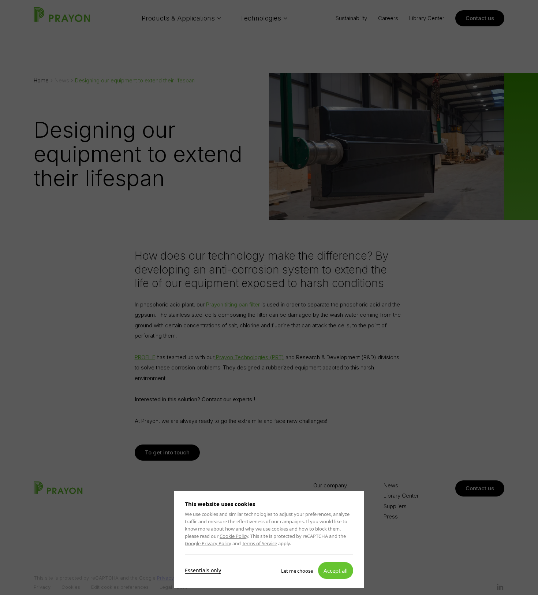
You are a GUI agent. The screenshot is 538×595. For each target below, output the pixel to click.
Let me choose (297, 570)
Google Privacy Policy (208, 543)
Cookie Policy (234, 536)
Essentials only (203, 570)
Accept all (336, 570)
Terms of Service (259, 543)
